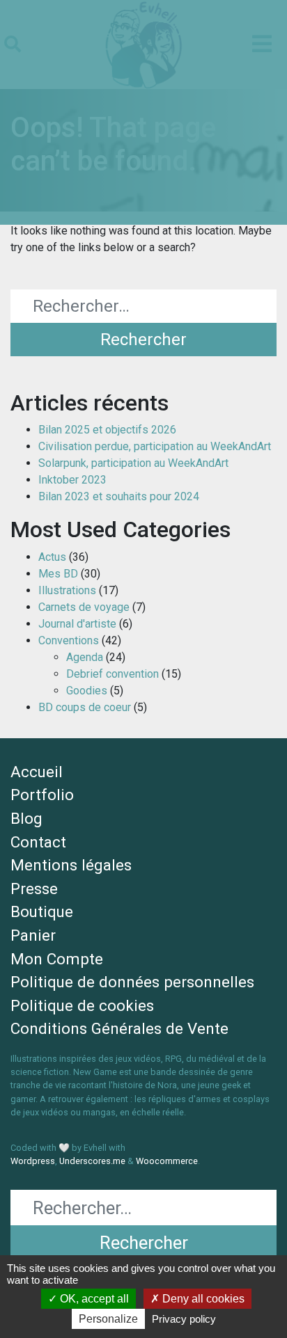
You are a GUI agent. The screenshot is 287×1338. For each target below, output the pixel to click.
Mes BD (58, 573)
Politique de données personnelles (132, 982)
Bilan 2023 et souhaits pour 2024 (118, 496)
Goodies (86, 690)
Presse (34, 888)
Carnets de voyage (84, 607)
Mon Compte (56, 959)
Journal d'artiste (77, 623)
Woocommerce (167, 1161)
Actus (52, 557)
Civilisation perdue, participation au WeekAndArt (154, 446)
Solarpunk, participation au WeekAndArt (133, 463)
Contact (38, 842)
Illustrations (67, 590)
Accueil (36, 772)
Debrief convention (112, 673)
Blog (26, 818)
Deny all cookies (202, 1299)
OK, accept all (93, 1299)
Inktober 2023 (72, 479)
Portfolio (42, 795)
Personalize (108, 1319)
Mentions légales (71, 865)
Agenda (84, 657)
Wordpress (32, 1161)
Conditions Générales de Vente (119, 1028)
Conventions (68, 640)
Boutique (41, 911)
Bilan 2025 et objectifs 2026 (107, 429)
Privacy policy (184, 1319)
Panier (33, 935)
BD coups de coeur (84, 707)
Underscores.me (92, 1161)
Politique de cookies (82, 1005)
